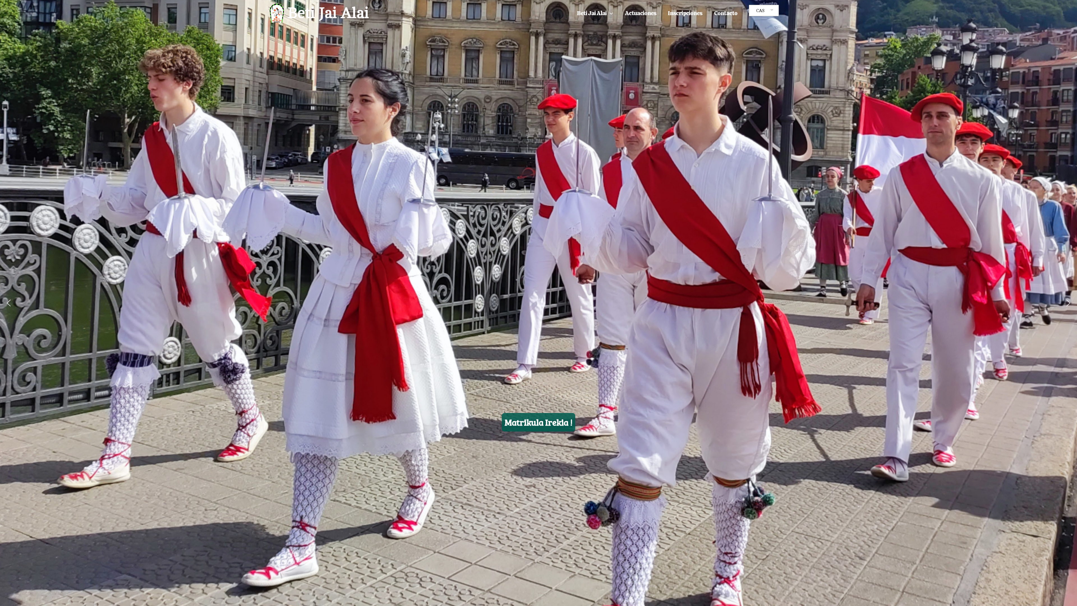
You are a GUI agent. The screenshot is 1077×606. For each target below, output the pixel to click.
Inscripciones (685, 13)
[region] (538, 303)
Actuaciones (640, 13)
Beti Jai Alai (328, 13)
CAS (760, 10)
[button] (610, 13)
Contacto (725, 13)
